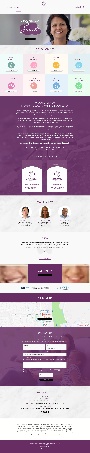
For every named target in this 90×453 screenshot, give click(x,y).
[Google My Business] (47, 298)
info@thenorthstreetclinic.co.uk (38, 403)
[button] (24, 12)
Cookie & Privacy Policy (55, 443)
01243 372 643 (49, 149)
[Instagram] (43, 298)
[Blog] (50, 298)
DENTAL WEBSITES (45, 447)
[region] (11, 65)
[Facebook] (39, 298)
